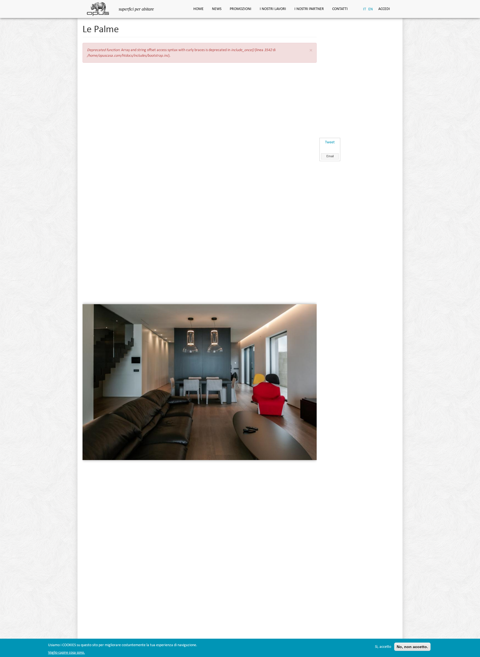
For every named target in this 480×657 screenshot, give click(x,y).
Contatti (340, 8)
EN (370, 9)
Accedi (384, 8)
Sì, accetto (383, 646)
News (216, 8)
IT (364, 9)
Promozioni (240, 8)
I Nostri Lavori (273, 8)
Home (198, 8)
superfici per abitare (136, 9)
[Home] (100, 8)
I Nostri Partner (309, 8)
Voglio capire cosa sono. (66, 652)
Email (330, 156)
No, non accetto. (412, 646)
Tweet (330, 142)
